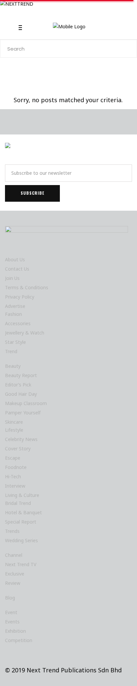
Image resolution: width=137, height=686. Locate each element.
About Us (15, 259)
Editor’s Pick (18, 384)
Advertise (15, 306)
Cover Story (18, 448)
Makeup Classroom (26, 403)
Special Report (20, 522)
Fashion (13, 314)
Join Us (12, 278)
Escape (12, 458)
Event (11, 612)
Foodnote (16, 467)
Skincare (14, 422)
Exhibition (15, 631)
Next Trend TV (20, 564)
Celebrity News (21, 439)
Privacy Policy (19, 297)
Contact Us (17, 269)
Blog (10, 597)
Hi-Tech (13, 476)
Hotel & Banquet (23, 512)
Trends (12, 531)
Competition (18, 640)
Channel (13, 555)
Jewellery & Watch (24, 333)
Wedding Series (21, 540)
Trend (11, 351)
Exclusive (14, 574)
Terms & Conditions (26, 287)
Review (12, 583)
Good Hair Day (21, 394)
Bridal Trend (18, 503)
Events (12, 621)
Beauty (13, 366)
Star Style (15, 342)
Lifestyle (14, 430)
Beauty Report (21, 375)
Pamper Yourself (23, 412)
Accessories (18, 323)
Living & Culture (22, 495)
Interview (15, 486)
